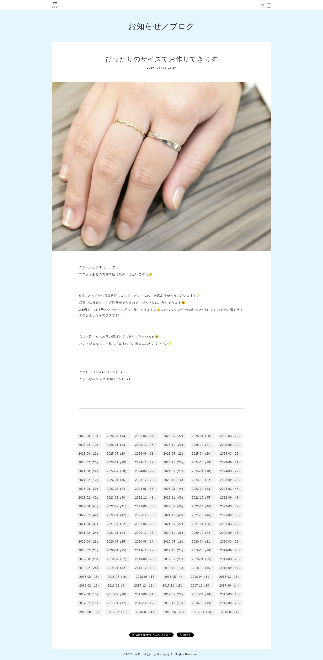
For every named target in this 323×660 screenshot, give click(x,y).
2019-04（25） (202, 559)
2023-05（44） (174, 488)
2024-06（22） (145, 471)
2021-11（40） (174, 515)
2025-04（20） (202, 453)
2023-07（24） (117, 488)
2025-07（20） (117, 453)
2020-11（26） (174, 532)
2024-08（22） (89, 471)
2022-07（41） (117, 506)
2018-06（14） (146, 576)
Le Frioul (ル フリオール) (151, 654)
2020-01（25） (117, 550)
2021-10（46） (202, 515)
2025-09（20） (230, 444)
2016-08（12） (90, 612)
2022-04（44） (202, 506)
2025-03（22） (230, 453)
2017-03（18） (230, 594)
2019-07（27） (117, 559)
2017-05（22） (174, 594)
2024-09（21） (230, 462)
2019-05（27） (174, 559)
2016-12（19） (145, 603)
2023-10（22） (202, 480)
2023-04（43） (202, 488)
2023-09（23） (230, 480)
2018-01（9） (117, 585)
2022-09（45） (230, 497)
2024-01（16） (117, 480)
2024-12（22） (145, 462)
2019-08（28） (89, 559)
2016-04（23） (203, 612)
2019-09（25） (230, 550)
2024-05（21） (174, 471)
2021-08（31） (89, 524)
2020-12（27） (145, 532)
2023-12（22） (145, 480)
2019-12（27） (145, 550)
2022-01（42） (117, 515)
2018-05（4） (174, 576)
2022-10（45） (202, 497)
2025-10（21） (202, 444)
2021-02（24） (89, 532)
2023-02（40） (89, 497)
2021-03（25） (230, 524)
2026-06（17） (145, 436)
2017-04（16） (202, 594)
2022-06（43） (145, 506)
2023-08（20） (89, 488)
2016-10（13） (202, 603)
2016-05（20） (175, 612)
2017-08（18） (89, 594)
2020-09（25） (230, 532)
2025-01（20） (117, 462)
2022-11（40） (174, 497)
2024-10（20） (202, 462)
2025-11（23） (174, 444)
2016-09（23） (230, 603)
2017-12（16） (145, 585)
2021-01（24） (117, 532)
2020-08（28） (89, 541)
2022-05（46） (174, 506)
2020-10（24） (202, 532)
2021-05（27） (174, 524)
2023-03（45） (230, 488)
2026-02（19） (89, 444)
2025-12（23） (145, 444)
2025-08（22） (89, 453)
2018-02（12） (90, 585)
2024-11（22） (174, 462)
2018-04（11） (201, 576)
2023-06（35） (145, 488)
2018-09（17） (230, 568)
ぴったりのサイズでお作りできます (161, 59)
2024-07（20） (117, 471)
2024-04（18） (202, 471)
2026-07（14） (117, 436)
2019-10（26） (202, 550)
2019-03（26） (230, 559)
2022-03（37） (230, 506)
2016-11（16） (174, 603)
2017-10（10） (201, 585)
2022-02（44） (89, 515)
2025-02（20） (89, 462)
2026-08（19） (89, 436)
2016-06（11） (146, 612)
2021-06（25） (145, 524)
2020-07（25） (117, 541)
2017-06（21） (145, 594)
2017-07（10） (117, 594)
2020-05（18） (174, 541)
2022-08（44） (89, 506)
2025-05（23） (174, 453)
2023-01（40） (117, 497)
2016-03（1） (231, 612)
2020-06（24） (145, 541)
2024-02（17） (89, 480)
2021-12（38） (145, 515)
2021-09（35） (230, 515)
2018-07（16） (118, 576)
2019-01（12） (117, 568)
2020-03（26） (230, 541)
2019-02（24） (89, 568)
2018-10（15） (202, 568)
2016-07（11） (118, 612)
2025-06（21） (145, 453)
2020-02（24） (89, 550)
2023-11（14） (174, 480)
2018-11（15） (174, 568)
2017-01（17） (117, 603)
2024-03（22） (230, 471)
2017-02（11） (89, 603)
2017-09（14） (230, 585)
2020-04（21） (202, 541)
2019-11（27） (174, 550)
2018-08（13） (90, 576)
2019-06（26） (145, 559)
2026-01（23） (117, 444)
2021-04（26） (202, 524)
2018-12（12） (145, 568)
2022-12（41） (145, 497)
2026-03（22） (230, 436)
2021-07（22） (117, 524)
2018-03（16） (230, 576)
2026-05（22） (174, 436)
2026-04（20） (202, 436)
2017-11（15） (173, 585)
